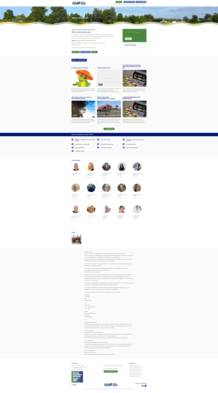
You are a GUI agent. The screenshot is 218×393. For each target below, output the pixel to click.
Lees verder (75, 52)
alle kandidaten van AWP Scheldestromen (86, 40)
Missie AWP (114, 4)
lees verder (74, 177)
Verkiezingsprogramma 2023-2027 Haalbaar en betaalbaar (84, 47)
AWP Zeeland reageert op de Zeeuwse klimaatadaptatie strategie (82, 98)
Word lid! (128, 38)
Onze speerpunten (85, 52)
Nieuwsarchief (110, 128)
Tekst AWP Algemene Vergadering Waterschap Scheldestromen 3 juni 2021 (132, 66)
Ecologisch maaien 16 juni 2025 (80, 68)
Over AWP (130, 4)
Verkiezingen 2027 (136, 4)
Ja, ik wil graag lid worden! (110, 371)
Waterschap (120, 4)
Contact (142, 4)
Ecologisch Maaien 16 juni (103, 68)
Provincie (125, 4)
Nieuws (94, 52)
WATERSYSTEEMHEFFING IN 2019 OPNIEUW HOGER (131, 98)
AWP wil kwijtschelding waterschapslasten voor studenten (106, 98)
